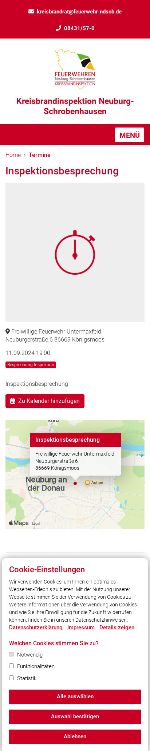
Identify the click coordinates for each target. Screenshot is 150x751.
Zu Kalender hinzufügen (49, 400)
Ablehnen (75, 736)
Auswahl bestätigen (75, 716)
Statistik (26, 678)
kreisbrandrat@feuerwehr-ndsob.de (79, 11)
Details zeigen (116, 627)
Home (13, 155)
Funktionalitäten (36, 666)
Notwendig (30, 654)
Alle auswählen (75, 696)
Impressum (81, 627)
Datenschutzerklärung (36, 627)
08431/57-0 (79, 28)
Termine (40, 155)
